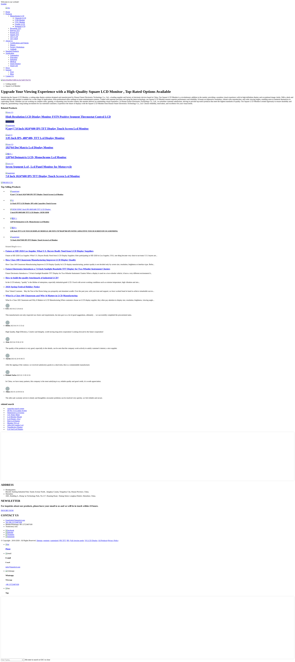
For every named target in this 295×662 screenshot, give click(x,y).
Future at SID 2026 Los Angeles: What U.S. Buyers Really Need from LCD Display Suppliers (49, 251)
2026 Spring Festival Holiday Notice (23, 287)
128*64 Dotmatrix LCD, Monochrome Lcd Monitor (36, 157)
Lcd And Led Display (15, 429)
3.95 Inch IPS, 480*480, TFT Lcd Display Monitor (35, 138)
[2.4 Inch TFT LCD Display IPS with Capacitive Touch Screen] (12, 200)
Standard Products (12, 51)
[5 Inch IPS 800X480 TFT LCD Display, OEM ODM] (30, 209)
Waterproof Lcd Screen (15, 413)
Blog (12, 74)
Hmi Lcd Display (13, 421)
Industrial (13, 59)
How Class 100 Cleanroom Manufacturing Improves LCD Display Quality (41, 260)
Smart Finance (15, 64)
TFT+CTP (14, 37)
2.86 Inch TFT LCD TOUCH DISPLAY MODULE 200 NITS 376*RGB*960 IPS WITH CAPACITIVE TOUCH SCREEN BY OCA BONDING (64, 231)
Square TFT (14, 35)
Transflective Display (15, 427)
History (13, 45)
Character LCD (20, 18)
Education (14, 57)
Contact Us (10, 76)
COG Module (20, 22)
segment (46, 541)
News (8, 68)
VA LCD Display (91, 541)
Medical (13, 62)
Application (10, 53)
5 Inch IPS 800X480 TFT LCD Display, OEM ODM (29, 212)
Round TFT (14, 33)
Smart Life (14, 66)
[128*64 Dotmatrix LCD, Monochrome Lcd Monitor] (9, 154)
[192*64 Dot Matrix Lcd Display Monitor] (9, 144)
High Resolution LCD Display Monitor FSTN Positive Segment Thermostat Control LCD (58, 116)
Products (9, 14)
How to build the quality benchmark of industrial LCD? (32, 278)
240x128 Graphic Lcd (15, 425)
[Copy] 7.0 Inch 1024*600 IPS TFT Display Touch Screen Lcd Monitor (47, 128)
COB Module (20, 20)
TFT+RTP (14, 39)
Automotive (14, 55)
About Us (9, 41)
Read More (10, 122)
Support (8, 70)
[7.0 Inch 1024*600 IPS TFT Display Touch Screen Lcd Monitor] (10, 173)
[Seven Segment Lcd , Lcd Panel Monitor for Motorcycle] (9, 164)
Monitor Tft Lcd (13, 423)
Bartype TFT (15, 30)
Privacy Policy (113, 541)
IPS (68, 541)
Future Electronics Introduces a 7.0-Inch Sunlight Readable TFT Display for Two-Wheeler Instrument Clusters (58, 269)
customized (54, 541)
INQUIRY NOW (7, 510)
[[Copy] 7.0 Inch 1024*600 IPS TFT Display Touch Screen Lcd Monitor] (10, 125)
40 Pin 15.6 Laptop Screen (17, 411)
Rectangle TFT (15, 28)
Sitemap (39, 541)
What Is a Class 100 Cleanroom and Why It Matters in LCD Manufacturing (42, 295)
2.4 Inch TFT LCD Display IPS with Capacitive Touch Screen (33, 203)
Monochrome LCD (17, 16)
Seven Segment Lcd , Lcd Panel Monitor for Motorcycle (39, 166)
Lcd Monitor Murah (14, 417)
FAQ (12, 72)
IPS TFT (62, 541)
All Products (102, 541)
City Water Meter (13, 415)
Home (8, 12)
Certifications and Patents (19, 43)
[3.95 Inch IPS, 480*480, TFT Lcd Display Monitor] (9, 135)
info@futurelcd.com (13, 567)
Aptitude (13, 49)
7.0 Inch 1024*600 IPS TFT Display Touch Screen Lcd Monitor (43, 176)
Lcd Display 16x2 (13, 419)
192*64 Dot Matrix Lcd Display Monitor (29, 147)
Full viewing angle (77, 541)
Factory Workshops (17, 47)
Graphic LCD (20, 24)
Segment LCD (20, 26)
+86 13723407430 (12, 584)
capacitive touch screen (15, 409)
